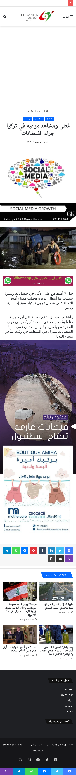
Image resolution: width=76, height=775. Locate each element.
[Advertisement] (38, 67)
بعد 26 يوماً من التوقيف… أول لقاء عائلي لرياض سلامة (20, 649)
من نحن (69, 711)
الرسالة (69, 705)
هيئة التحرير (67, 694)
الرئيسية (41, 111)
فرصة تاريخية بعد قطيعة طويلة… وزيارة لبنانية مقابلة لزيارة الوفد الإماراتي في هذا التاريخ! (21, 609)
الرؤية (70, 700)
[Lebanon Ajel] (38, 16)
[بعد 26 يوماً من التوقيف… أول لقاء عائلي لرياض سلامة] (20, 634)
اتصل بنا (69, 688)
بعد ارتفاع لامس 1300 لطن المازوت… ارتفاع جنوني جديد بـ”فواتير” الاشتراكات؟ (56, 651)
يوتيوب (27, 118)
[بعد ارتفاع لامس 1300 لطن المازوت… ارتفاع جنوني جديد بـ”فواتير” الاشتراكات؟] (56, 634)
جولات (31, 111)
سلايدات (38, 118)
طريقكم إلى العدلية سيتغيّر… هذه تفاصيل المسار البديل (57, 606)
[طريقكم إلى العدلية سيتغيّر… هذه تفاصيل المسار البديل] (56, 591)
